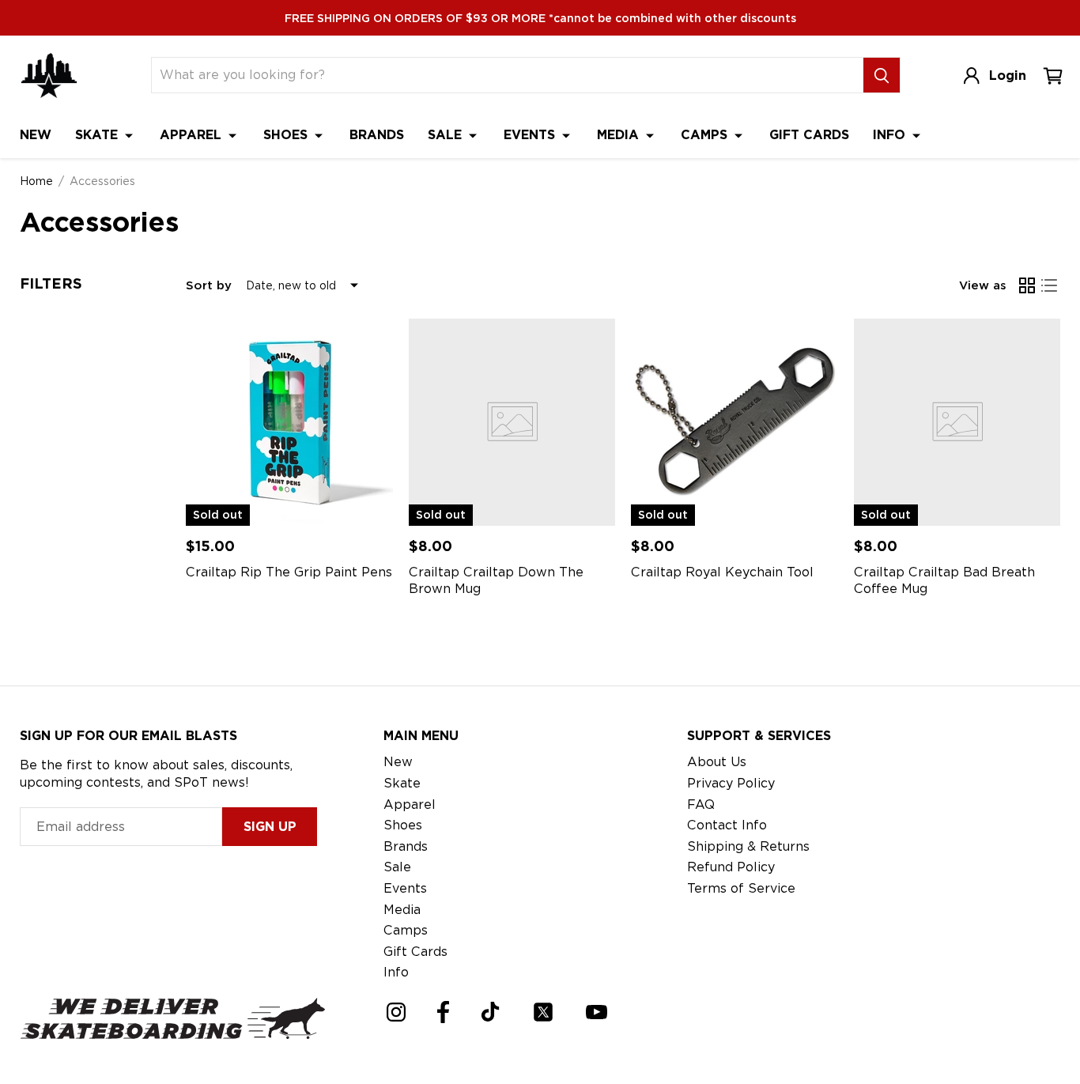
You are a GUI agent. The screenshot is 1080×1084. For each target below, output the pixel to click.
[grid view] (1027, 285)
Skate (98, 134)
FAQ (701, 804)
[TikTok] (490, 1012)
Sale (447, 134)
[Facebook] (443, 1012)
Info (891, 134)
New (35, 134)
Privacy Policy (731, 783)
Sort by (209, 285)
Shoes (287, 134)
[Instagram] (396, 1012)
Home (36, 181)
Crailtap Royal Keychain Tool (722, 572)
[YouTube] (596, 1012)
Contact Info (727, 825)
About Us (716, 761)
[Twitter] (543, 1012)
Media (620, 134)
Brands (376, 134)
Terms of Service (741, 888)
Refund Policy (731, 866)
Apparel (192, 134)
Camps (706, 134)
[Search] (881, 75)
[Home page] (49, 75)
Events (531, 134)
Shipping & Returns (748, 846)
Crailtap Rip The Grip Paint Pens (289, 572)
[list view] (1049, 285)
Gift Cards (809, 134)
